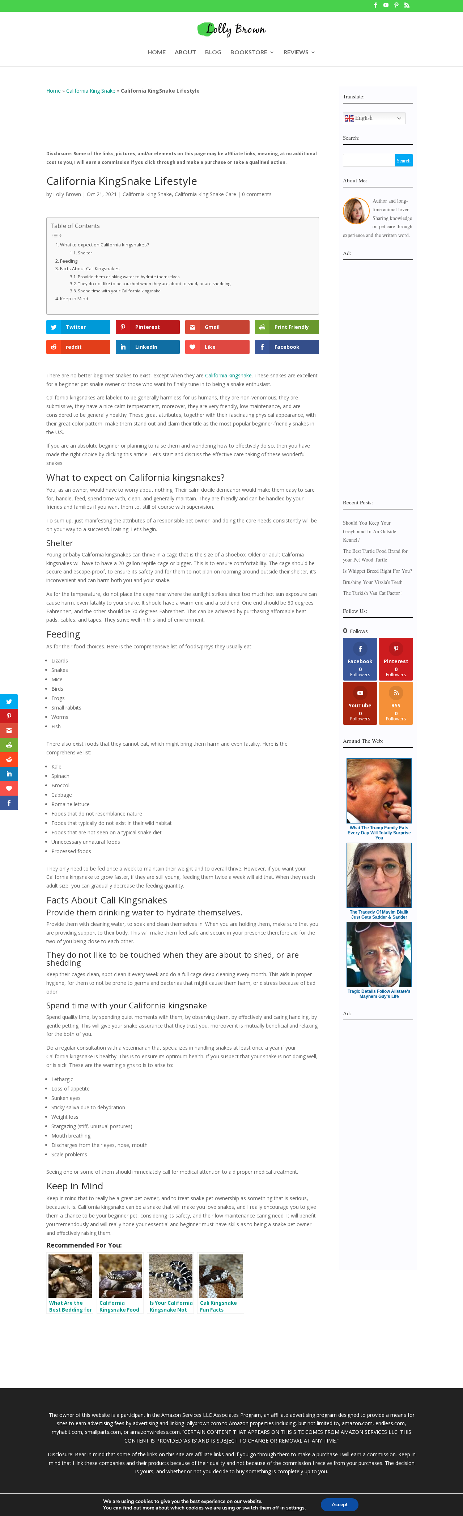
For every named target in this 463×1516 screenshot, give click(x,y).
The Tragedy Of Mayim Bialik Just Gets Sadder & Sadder (379, 915)
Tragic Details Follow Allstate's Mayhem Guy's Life (379, 994)
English (363, 117)
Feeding (68, 261)
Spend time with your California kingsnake (119, 290)
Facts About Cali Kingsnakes (90, 269)
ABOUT (185, 52)
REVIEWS (296, 52)
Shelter (85, 252)
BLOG (213, 52)
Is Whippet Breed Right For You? (377, 570)
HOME (157, 52)
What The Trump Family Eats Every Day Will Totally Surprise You (379, 832)
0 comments (257, 194)
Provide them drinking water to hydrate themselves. (129, 276)
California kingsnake (228, 375)
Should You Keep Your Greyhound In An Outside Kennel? (369, 531)
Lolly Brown (67, 194)
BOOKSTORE (248, 52)
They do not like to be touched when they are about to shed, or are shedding (155, 283)
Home (53, 90)
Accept (340, 1504)
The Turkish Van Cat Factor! (372, 592)
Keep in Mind (74, 299)
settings (295, 1508)
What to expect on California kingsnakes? (105, 245)
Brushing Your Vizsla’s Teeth (373, 582)
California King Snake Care (205, 194)
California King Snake (90, 90)
